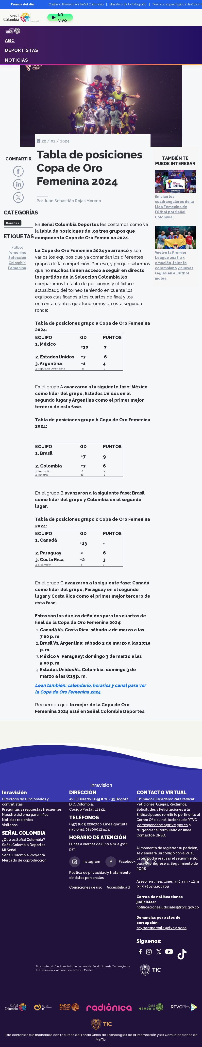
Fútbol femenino (17, 250)
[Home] (23, 17)
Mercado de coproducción (24, 860)
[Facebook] (18, 171)
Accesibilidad (118, 887)
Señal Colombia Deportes (23, 845)
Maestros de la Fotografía (128, 4)
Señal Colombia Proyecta (23, 855)
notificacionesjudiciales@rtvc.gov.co (167, 907)
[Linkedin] (18, 184)
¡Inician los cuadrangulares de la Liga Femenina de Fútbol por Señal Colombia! (174, 207)
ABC (10, 40)
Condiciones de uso (85, 887)
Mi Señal (9, 850)
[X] (18, 197)
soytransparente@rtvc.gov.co (161, 928)
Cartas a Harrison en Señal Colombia (76, 4)
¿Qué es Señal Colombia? (23, 840)
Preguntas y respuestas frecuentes (32, 809)
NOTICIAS (16, 60)
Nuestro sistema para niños (25, 815)
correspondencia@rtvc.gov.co (162, 825)
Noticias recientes (17, 820)
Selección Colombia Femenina (17, 263)
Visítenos (9, 825)
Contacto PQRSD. (151, 835)
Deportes (12, 223)
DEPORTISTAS (21, 50)
